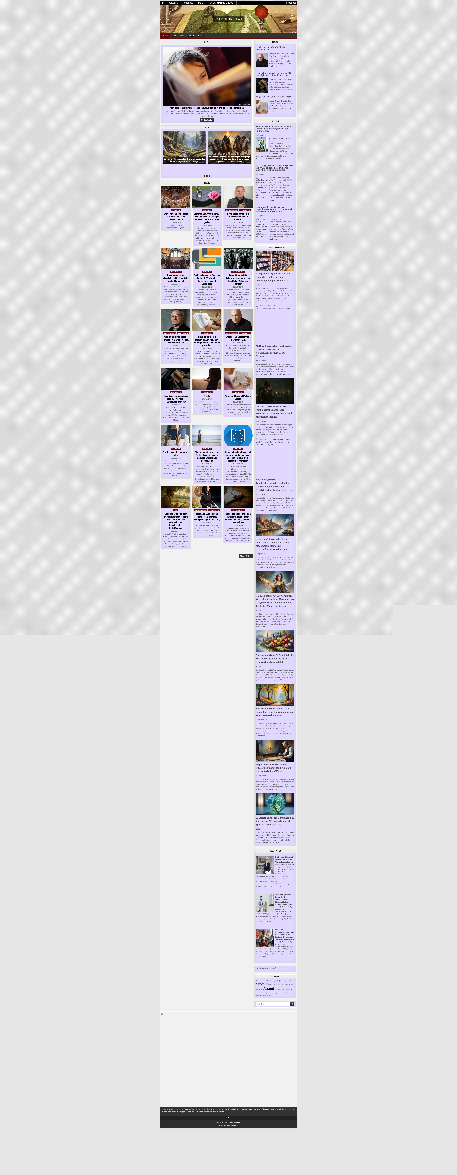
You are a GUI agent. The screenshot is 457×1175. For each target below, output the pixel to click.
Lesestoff (201, 3)
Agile (271, 981)
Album (269, 995)
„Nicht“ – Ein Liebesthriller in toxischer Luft (238, 338)
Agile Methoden (270, 993)
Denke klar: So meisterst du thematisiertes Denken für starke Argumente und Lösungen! (184, 160)
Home (163, 3)
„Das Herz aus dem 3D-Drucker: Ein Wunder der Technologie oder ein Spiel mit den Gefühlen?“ (275, 821)
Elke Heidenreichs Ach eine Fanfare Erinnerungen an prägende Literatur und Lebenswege (206, 456)
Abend (268, 989)
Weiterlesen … (281, 301)
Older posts (244, 555)
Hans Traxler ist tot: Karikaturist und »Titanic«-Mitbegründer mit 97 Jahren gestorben (207, 341)
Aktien (261, 989)
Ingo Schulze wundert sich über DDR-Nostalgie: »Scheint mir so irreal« (176, 399)
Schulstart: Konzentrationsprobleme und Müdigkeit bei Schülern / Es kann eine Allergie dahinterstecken (284, 934)
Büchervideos (188, 3)
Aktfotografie (279, 989)
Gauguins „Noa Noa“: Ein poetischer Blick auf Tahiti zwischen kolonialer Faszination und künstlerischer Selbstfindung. (176, 521)
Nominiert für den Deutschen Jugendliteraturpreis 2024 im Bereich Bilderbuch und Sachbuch (274, 209)
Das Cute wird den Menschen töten (176, 453)
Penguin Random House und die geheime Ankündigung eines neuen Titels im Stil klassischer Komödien (238, 456)
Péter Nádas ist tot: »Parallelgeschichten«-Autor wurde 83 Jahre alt (176, 278)
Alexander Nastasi (287, 993)
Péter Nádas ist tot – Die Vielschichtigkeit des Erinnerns (238, 216)
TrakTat (207, 396)
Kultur (174, 36)
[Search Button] (228, 1118)
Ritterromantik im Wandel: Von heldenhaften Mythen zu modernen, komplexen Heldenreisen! (275, 712)
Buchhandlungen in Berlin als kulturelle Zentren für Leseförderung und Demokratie (207, 279)
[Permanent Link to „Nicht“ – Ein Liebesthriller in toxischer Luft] (238, 320)
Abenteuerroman (261, 995)
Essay (200, 36)
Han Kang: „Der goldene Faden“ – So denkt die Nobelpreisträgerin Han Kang (207, 516)
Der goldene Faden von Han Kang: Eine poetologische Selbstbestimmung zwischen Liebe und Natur (238, 518)
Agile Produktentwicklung (276, 984)
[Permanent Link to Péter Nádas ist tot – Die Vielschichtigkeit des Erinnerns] (238, 197)
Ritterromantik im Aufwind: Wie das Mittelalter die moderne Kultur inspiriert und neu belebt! (275, 658)
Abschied (290, 989)
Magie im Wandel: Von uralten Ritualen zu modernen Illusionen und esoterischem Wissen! (273, 768)
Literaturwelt (176, 210)
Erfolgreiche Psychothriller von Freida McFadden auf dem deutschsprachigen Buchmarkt (273, 277)
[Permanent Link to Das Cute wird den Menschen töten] (175, 435)
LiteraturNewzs (245, 210)
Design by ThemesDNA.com (228, 1126)
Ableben (267, 981)
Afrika (285, 989)
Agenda (278, 993)
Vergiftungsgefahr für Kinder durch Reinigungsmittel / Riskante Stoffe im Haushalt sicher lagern (283, 899)
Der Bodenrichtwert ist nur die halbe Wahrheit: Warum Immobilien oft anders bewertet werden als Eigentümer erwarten (284, 862)
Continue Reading (207, 120)
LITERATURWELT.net (228, 19)
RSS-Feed (281, 869)
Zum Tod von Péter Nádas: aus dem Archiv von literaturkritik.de (176, 216)
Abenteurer (260, 981)
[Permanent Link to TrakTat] (206, 379)
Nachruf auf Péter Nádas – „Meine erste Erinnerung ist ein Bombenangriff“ (176, 339)
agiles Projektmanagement (281, 981)
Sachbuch (191, 36)
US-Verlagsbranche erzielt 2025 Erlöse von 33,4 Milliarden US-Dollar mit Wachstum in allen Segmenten (274, 167)
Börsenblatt (207, 210)
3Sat (257, 989)
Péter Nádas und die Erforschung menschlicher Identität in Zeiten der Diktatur (238, 279)
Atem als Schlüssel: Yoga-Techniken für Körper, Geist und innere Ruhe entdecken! (207, 107)
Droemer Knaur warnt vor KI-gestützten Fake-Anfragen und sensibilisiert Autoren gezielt (207, 218)
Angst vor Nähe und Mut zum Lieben (238, 397)
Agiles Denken (289, 984)
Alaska (292, 981)
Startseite (165, 36)
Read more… (273, 66)
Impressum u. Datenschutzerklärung (221, 3)
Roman (182, 36)
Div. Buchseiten (173, 3)
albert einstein (260, 993)
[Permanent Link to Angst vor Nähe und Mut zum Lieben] (238, 379)
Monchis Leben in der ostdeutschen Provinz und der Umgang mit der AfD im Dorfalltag (274, 128)
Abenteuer (262, 984)
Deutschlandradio (232, 210)
